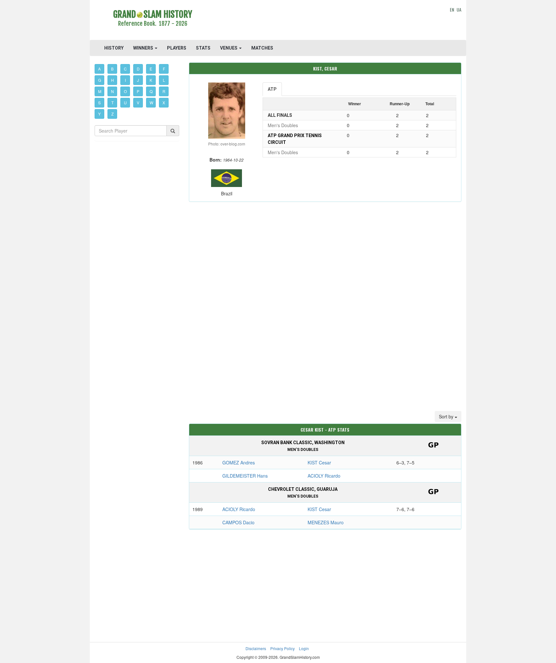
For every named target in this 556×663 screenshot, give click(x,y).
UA (459, 9)
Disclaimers (256, 648)
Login (304, 648)
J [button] (138, 80)
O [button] (125, 91)
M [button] (99, 91)
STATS (203, 48)
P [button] (138, 91)
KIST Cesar (319, 462)
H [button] (112, 80)
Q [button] (151, 91)
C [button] (125, 68)
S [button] (99, 102)
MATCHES (262, 48)
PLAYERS (176, 48)
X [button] (163, 102)
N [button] (112, 91)
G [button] (99, 80)
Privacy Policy (282, 648)
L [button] (164, 80)
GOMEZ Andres (238, 462)
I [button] (125, 80)
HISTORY (114, 48)
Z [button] (112, 114)
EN (452, 9)
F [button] (164, 68)
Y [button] (99, 114)
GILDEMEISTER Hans (245, 475)
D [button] (138, 68)
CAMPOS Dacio (238, 522)
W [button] (151, 102)
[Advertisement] (325, 20)
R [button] (163, 91)
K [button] (151, 80)
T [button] (112, 102)
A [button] (99, 68)
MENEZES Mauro (326, 522)
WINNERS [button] (143, 48)
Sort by (447, 416)
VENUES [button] (229, 48)
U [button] (125, 102)
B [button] (112, 68)
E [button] (151, 68)
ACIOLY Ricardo (324, 475)
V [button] (138, 102)
